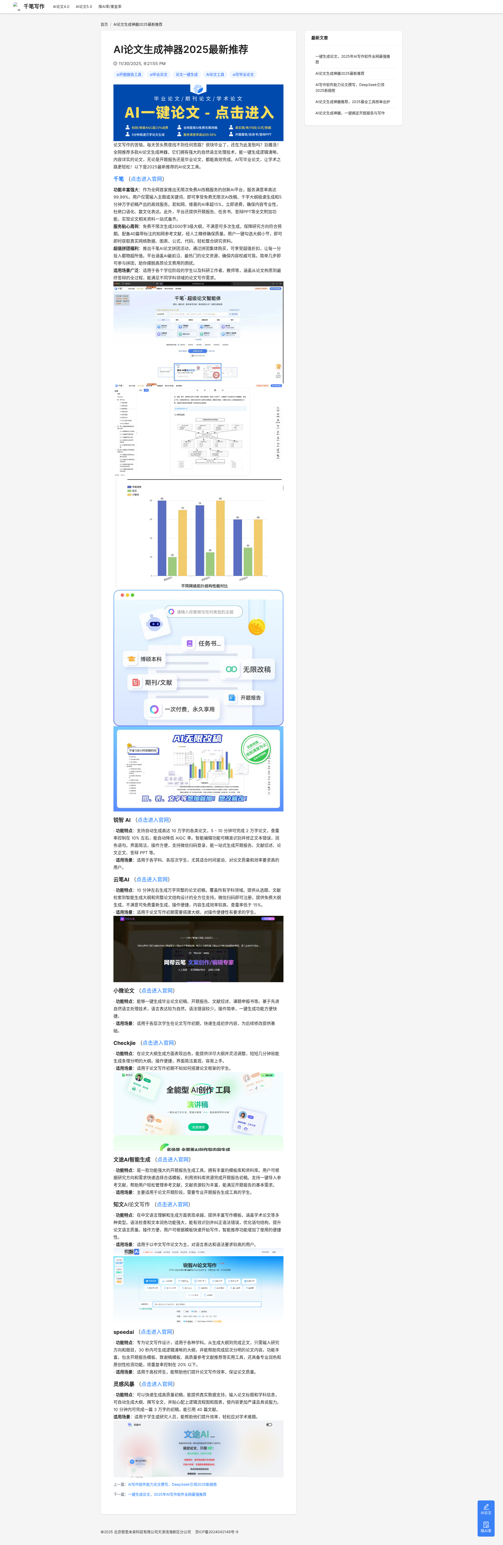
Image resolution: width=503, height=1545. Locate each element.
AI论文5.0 (84, 6)
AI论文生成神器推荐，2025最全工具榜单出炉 (352, 101)
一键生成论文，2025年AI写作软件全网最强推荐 (167, 1494)
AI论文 (486, 1512)
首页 (104, 24)
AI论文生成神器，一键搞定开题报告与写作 (350, 113)
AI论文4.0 (61, 6)
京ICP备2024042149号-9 (216, 1532)
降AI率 (486, 1530)
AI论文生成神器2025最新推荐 (339, 73)
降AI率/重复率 (110, 6)
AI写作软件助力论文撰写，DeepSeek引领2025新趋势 (172, 1484)
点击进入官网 (146, 179)
